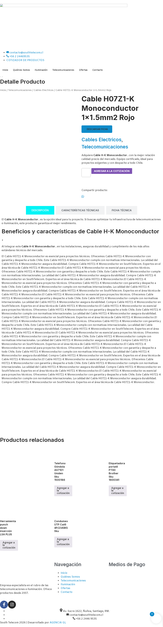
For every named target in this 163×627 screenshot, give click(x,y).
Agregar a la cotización (112, 171)
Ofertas (83, 70)
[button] (97, 129)
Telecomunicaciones (63, 70)
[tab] (40, 210)
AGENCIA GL (58, 622)
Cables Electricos (43, 90)
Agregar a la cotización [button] (63, 491)
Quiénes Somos (21, 70)
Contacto (97, 70)
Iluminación (41, 70)
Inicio (5, 70)
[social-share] (122, 196)
